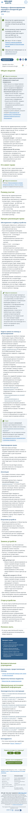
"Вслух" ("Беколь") (15, 743)
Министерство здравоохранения (11, 681)
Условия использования (17, 804)
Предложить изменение (14, 762)
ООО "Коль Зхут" (22, 793)
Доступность (4, 781)
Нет (18, 753)
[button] (2, 2)
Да (10, 753)
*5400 (9, 516)
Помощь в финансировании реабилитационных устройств (11, 649)
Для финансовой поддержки (8, 786)
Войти (3, 787)
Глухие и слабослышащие (10, 642)
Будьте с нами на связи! (7, 784)
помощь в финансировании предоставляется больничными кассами (14, 44)
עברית (2, 14)
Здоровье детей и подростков (11, 651)
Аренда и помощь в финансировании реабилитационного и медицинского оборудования (13, 655)
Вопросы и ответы (5, 779)
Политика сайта (5, 783)
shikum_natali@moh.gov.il (9, 349)
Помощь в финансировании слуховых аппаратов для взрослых (13, 645)
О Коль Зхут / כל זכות (6, 778)
